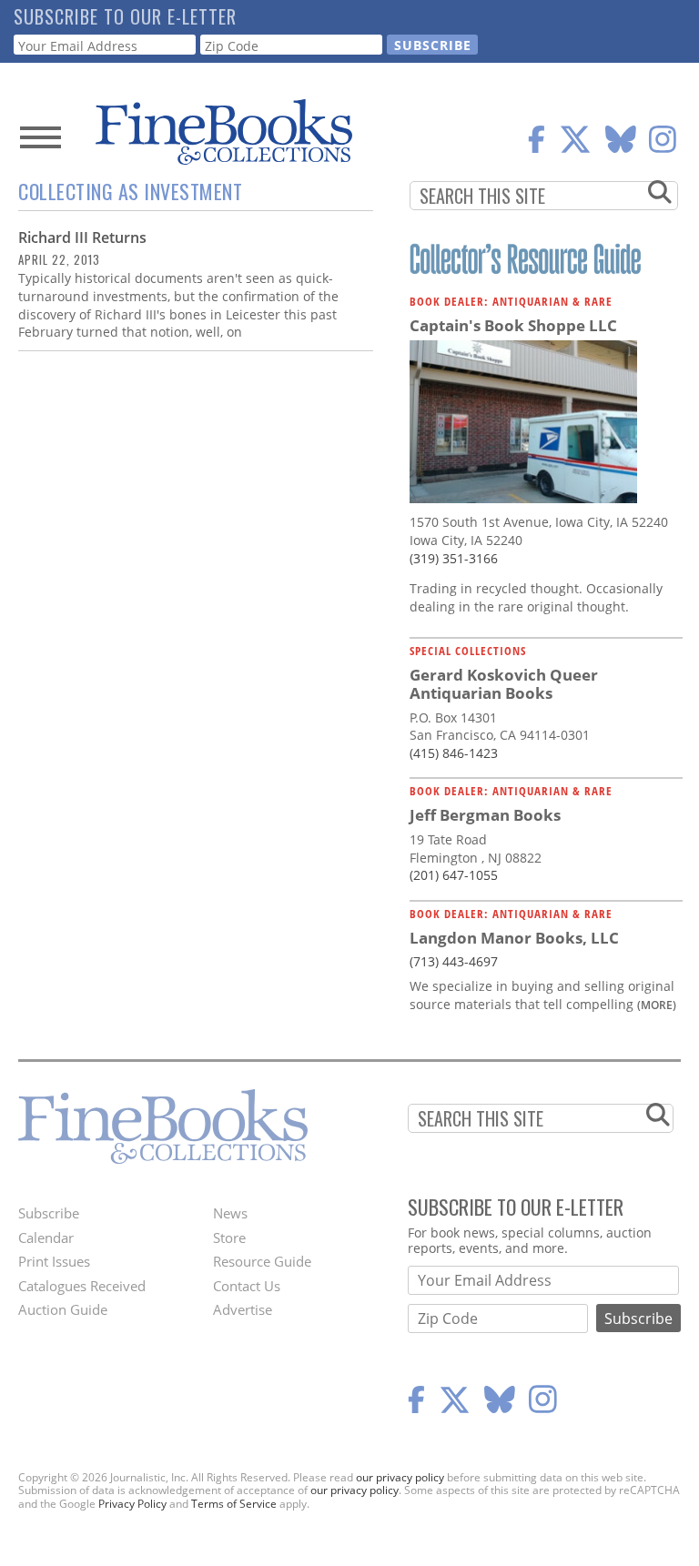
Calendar (46, 1237)
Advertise (242, 1309)
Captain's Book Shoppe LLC (513, 325)
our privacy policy (400, 1477)
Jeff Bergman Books (485, 814)
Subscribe (48, 1213)
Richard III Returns (82, 237)
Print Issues (54, 1261)
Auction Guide (62, 1309)
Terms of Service (234, 1503)
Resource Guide (262, 1261)
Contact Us (246, 1286)
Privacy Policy (132, 1503)
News (230, 1213)
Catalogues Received (82, 1286)
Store (229, 1237)
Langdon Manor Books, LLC (514, 937)
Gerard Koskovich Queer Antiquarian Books (504, 683)
